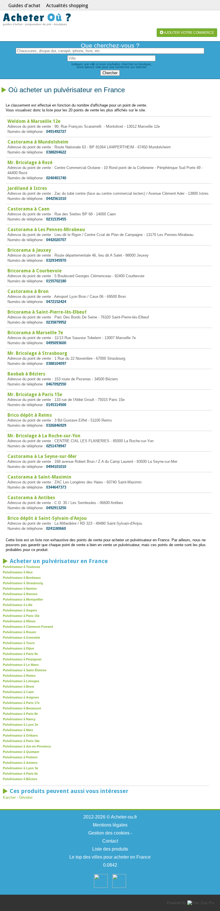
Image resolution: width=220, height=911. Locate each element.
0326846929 (56, 425)
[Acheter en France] (101, 886)
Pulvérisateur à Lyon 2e (20, 724)
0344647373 (56, 487)
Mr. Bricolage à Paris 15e (34, 394)
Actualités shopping (67, 5)
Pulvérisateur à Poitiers (20, 757)
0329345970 (56, 260)
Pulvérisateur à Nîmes (19, 621)
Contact (110, 841)
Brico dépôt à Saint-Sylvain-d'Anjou (47, 518)
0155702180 (56, 281)
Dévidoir (26, 797)
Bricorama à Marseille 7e (35, 332)
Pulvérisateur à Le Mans (21, 664)
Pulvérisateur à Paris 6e (20, 773)
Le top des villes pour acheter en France (110, 857)
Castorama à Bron (28, 291)
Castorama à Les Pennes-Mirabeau (46, 229)
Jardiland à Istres (27, 188)
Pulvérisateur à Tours (19, 643)
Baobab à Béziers (26, 374)
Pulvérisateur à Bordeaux (22, 577)
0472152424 (56, 302)
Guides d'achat (24, 5)
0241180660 (56, 528)
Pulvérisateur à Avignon (21, 697)
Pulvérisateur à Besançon (22, 708)
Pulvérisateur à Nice (18, 572)
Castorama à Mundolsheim (37, 142)
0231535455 (56, 219)
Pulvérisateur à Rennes (20, 594)
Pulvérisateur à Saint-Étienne (24, 670)
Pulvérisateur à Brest (18, 686)
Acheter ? (37, 17)
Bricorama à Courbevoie (34, 271)
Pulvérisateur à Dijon (18, 648)
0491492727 (56, 131)
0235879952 (56, 322)
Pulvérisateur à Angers (20, 610)
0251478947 (56, 446)
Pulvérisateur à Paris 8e (20, 713)
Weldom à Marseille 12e (33, 121)
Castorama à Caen (28, 209)
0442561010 (56, 198)
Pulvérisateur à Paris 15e (21, 615)
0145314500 (56, 405)
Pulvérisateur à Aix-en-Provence (27, 746)
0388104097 (56, 363)
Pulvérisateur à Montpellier (23, 599)
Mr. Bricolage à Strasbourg (37, 353)
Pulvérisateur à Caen (18, 692)
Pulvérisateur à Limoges (21, 681)
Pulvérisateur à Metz (18, 730)
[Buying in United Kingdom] (119, 886)
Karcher (9, 797)
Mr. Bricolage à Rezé (29, 162)
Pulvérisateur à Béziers (20, 779)
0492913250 (56, 508)
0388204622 (56, 152)
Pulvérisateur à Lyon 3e (20, 768)
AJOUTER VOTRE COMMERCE (188, 33)
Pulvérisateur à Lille (17, 605)
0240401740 (56, 178)
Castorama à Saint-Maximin (39, 477)
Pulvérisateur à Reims (19, 675)
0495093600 (56, 343)
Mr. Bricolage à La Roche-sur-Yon (43, 435)
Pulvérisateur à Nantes (20, 588)
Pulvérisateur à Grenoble (21, 637)
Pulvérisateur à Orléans (20, 735)
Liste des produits (110, 849)
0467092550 (56, 384)
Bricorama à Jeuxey (29, 250)
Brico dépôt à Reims (29, 415)
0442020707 (56, 240)
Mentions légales (110, 825)
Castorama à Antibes (31, 497)
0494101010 (56, 467)
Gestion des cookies (108, 833)
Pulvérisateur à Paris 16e (21, 741)
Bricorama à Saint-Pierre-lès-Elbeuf (47, 312)
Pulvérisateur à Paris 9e (20, 654)
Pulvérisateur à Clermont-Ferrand (28, 626)
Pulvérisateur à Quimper (21, 751)
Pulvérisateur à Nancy (19, 719)
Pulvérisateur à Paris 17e (21, 703)
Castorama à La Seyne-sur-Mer (42, 456)
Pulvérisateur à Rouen (19, 632)
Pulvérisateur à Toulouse (21, 566)
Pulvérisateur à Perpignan (22, 659)
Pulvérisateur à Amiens (20, 762)
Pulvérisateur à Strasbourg (23, 583)
